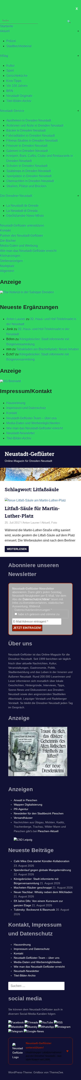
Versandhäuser (23, 817)
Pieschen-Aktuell (48, 831)
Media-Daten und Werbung (19, 245)
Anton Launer (15, 319)
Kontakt (5, 230)
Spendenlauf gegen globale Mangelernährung (42, 870)
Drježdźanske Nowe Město (25, 215)
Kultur (10, 65)
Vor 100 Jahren (17, 85)
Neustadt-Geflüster (29, 453)
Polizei (11, 41)
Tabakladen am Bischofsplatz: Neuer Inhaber (47, 349)
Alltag (4, 55)
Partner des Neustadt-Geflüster (21, 235)
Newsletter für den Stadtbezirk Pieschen (39, 813)
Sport (10, 70)
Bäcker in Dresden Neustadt (26, 130)
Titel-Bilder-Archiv (18, 101)
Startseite (6, 26)
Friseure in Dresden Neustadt (26, 145)
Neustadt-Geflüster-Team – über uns (31, 418)
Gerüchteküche (17, 75)
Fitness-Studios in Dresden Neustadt (32, 140)
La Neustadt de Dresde (22, 205)
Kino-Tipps (13, 80)
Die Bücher (8, 240)
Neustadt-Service (12, 110)
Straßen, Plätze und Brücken (26, 186)
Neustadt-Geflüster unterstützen (22, 225)
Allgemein (7, 271)
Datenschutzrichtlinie (36, 599)
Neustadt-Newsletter (20, 433)
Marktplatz (7, 266)
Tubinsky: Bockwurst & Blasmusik (34, 909)
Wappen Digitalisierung (28, 804)
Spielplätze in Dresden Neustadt (29, 176)
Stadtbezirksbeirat (18, 46)
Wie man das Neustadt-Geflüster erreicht (28, 250)
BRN (9, 90)
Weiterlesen (17, 549)
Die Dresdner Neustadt (16, 195)
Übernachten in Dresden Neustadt (30, 181)
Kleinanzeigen (10, 255)
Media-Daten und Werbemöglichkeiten (33, 423)
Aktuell (5, 31)
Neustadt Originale (19, 95)
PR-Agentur (21, 809)
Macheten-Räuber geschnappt (33, 887)
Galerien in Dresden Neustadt (27, 150)
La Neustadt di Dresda (22, 210)
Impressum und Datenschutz (26, 408)
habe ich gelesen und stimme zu (38, 614)
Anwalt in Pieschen (25, 800)
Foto (54, 522)
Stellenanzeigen (11, 260)
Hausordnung (15, 403)
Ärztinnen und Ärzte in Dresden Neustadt (34, 125)
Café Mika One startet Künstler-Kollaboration (41, 861)
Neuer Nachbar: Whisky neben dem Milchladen (43, 892)
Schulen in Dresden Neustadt (26, 165)
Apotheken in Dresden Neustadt (28, 120)
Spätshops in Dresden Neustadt (28, 171)
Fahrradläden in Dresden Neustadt (30, 135)
